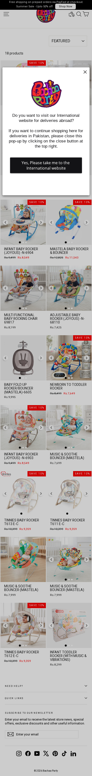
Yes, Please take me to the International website (46, 165)
